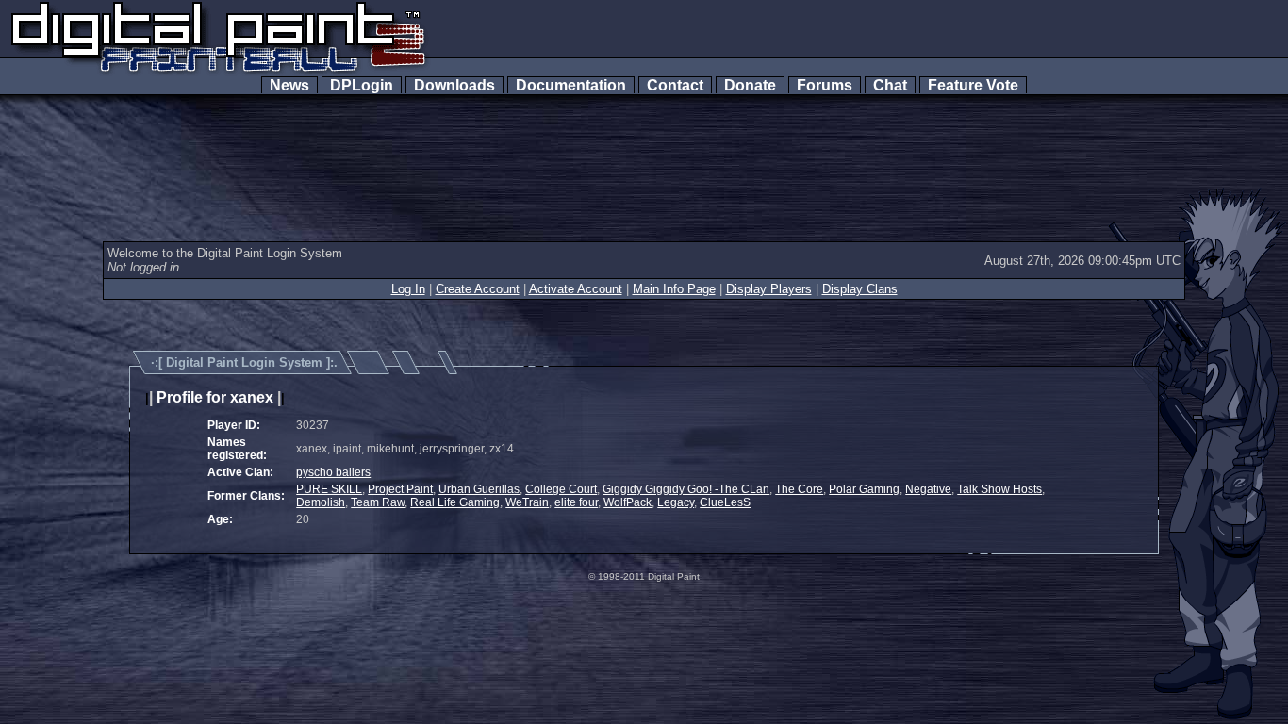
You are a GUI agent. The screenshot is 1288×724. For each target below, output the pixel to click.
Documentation (571, 85)
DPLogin (361, 85)
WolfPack (627, 502)
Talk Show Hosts (999, 489)
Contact (675, 85)
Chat (890, 85)
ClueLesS (725, 502)
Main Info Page (674, 289)
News (289, 85)
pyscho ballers (333, 472)
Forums (824, 85)
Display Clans (860, 289)
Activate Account (575, 289)
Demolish (320, 502)
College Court (561, 489)
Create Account (478, 289)
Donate (750, 85)
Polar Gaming (864, 489)
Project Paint (400, 489)
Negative (928, 489)
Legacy (675, 502)
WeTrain (527, 502)
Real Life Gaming (455, 502)
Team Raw (378, 502)
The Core (799, 489)
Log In (408, 289)
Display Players (769, 289)
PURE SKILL (329, 489)
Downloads (454, 85)
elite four (576, 502)
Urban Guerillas (479, 489)
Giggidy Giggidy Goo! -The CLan (686, 489)
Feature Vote (973, 85)
